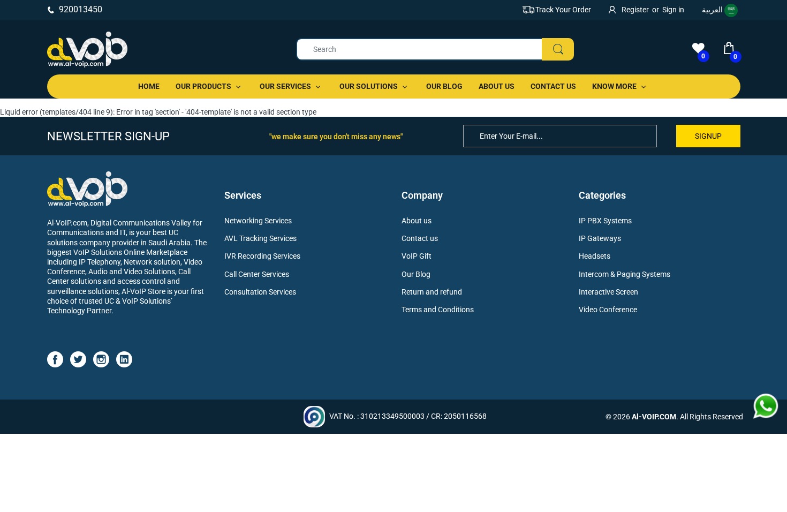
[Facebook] (55, 358)
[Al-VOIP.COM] (87, 49)
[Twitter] (78, 358)
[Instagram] (101, 358)
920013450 (80, 9)
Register (635, 9)
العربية (713, 9)
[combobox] (435, 49)
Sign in (673, 9)
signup (708, 136)
